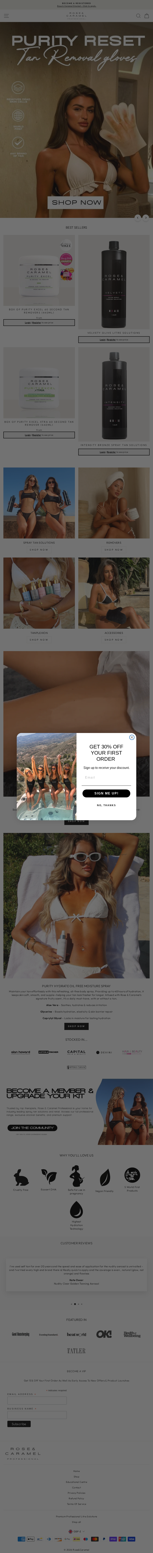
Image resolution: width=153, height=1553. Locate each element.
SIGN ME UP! (106, 793)
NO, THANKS (106, 805)
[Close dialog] (131, 737)
